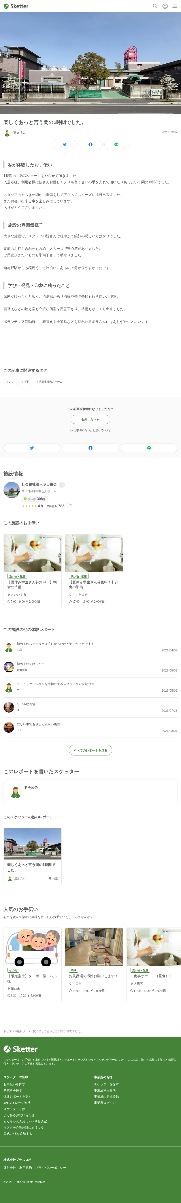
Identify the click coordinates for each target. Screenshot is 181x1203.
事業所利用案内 (105, 1090)
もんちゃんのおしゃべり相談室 (25, 1121)
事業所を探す (13, 1090)
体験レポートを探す (17, 1096)
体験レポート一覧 (25, 1031)
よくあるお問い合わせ (19, 1115)
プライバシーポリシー (50, 1167)
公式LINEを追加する (18, 1133)
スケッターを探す (106, 1084)
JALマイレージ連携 (17, 1102)
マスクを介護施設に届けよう (24, 1127)
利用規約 (25, 1167)
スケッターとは (14, 1109)
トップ (7, 1031)
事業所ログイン (105, 1102)
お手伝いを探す (14, 1084)
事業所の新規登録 (106, 1096)
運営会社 (10, 1167)
